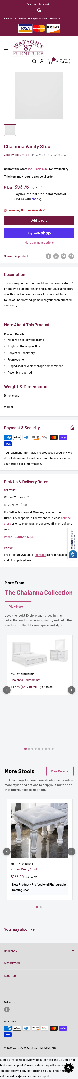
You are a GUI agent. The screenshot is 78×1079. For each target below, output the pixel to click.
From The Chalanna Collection (49, 155)
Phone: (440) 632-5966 (19, 537)
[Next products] (71, 690)
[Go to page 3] (32, 749)
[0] (50, 61)
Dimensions (11, 395)
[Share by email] (71, 256)
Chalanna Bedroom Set (26, 680)
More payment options (39, 242)
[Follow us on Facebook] (7, 1009)
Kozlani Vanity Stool (24, 869)
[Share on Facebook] (48, 256)
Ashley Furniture (16, 155)
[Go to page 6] (42, 749)
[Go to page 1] (25, 749)
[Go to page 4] (36, 749)
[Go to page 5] (39, 749)
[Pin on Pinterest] (56, 256)
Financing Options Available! (26, 210)
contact (40, 554)
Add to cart (39, 220)
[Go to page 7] (46, 749)
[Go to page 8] (49, 749)
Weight (8, 406)
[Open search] (34, 61)
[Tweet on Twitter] (63, 256)
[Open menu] (6, 48)
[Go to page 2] (29, 749)
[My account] (42, 61)
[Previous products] (7, 690)
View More (16, 606)
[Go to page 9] (53, 749)
